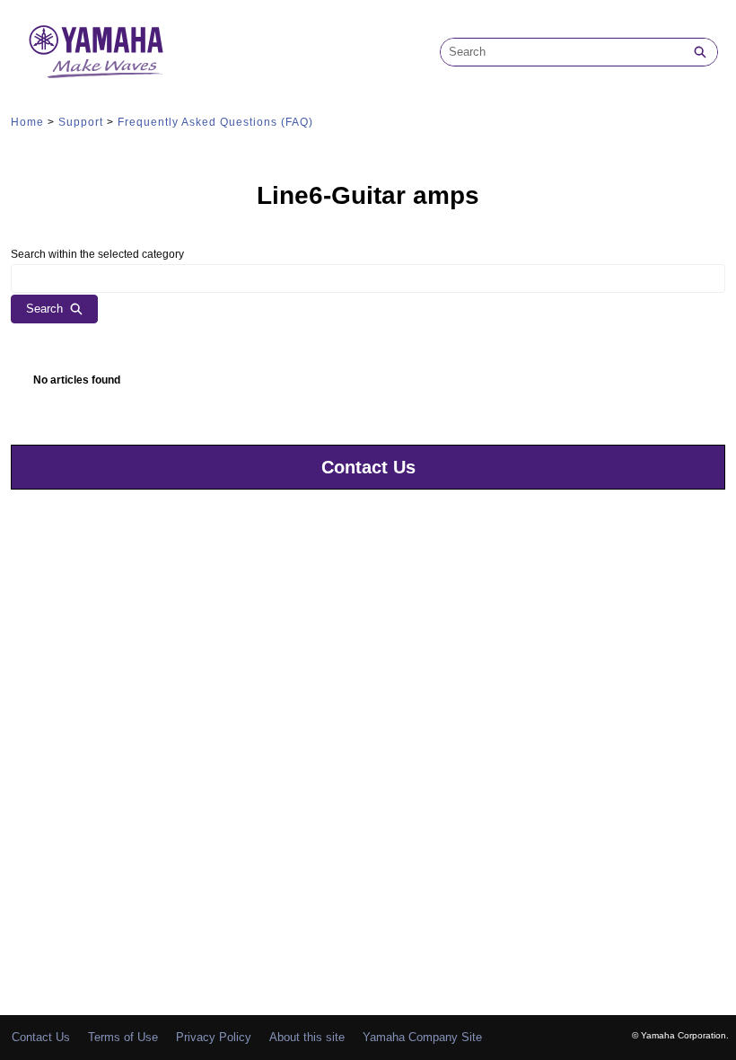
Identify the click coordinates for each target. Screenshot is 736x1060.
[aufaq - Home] (96, 51)
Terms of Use (123, 1037)
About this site (307, 1037)
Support (80, 122)
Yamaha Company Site (422, 1037)
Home (27, 122)
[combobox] (562, 52)
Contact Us (368, 467)
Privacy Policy (213, 1037)
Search (44, 308)
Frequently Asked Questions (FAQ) (215, 122)
